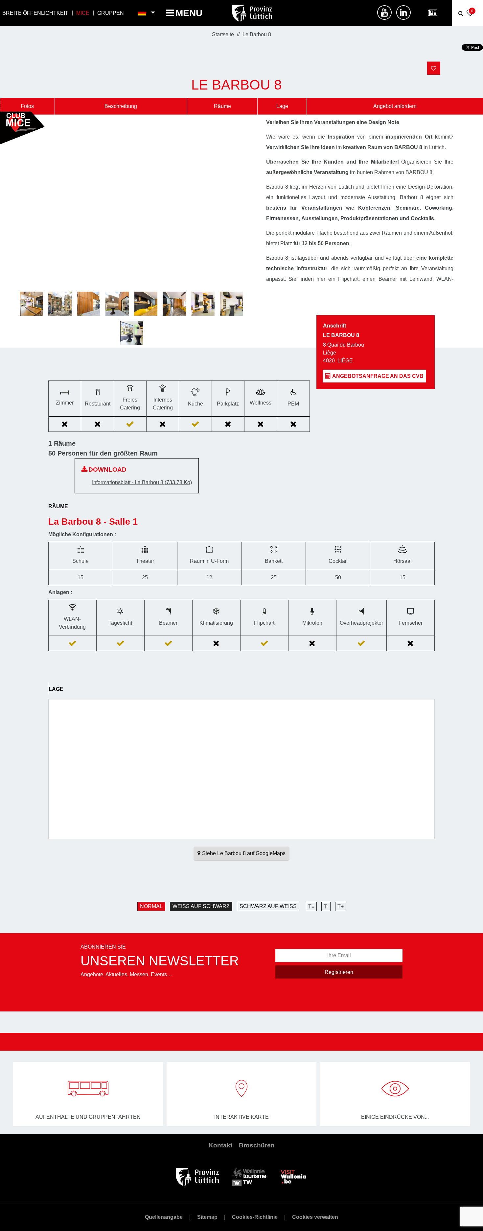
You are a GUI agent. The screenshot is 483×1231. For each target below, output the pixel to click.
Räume (222, 106)
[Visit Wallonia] (294, 1176)
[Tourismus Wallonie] (249, 1176)
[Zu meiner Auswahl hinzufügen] (433, 68)
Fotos (27, 106)
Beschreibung (120, 106)
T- (326, 906)
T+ (340, 906)
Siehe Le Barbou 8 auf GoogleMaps (244, 853)
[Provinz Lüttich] (197, 1176)
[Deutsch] (142, 13)
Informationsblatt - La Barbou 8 (142, 482)
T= (311, 906)
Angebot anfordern (395, 106)
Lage (282, 106)
